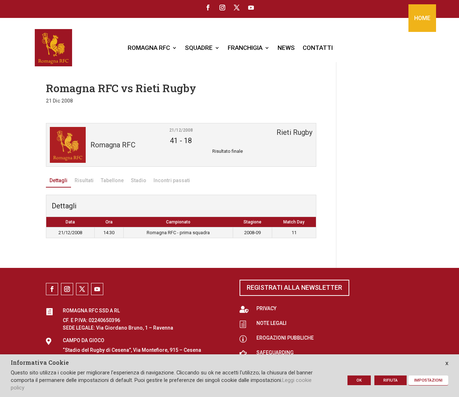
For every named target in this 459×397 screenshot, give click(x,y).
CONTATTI (318, 47)
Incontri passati (171, 180)
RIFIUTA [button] (390, 380)
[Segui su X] (236, 7)
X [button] (446, 363)
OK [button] (359, 380)
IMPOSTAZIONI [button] (428, 380)
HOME (422, 18)
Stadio (138, 180)
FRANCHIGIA (245, 47)
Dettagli (58, 180)
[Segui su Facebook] (208, 7)
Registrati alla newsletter (294, 287)
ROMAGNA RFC (149, 47)
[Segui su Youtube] (251, 7)
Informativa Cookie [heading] (40, 363)
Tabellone (112, 180)
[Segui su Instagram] (222, 7)
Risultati (84, 180)
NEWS (286, 47)
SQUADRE (199, 47)
